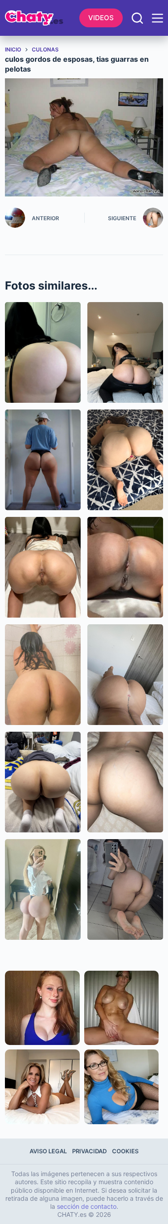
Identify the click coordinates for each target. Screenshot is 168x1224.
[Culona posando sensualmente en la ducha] (43, 674)
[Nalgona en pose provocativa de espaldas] (125, 674)
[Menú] (157, 18)
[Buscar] (137, 18)
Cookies (125, 1151)
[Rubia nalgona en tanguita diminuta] (43, 889)
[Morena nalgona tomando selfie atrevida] (125, 889)
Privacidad (89, 1151)
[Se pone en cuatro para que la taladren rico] (125, 459)
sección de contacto (86, 1206)
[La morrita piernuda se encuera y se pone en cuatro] (43, 567)
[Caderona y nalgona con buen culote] (43, 459)
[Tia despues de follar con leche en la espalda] (125, 782)
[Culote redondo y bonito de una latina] (125, 352)
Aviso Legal (48, 1151)
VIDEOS (101, 17)
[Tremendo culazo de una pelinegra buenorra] (43, 352)
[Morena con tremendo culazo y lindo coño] (125, 567)
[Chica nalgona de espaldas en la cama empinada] (43, 782)
